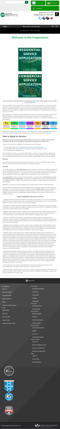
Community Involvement (38, 327)
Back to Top (31, 280)
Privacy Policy (35, 359)
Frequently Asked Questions (9, 305)
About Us (4, 289)
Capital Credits (6, 320)
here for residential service (21, 147)
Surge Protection (36, 323)
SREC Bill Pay (5, 310)
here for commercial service (37, 147)
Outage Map (35, 301)
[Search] (26, 2)
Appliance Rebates (37, 313)
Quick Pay (4, 313)
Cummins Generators (37, 320)
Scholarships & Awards (38, 337)
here (34, 102)
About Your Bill (6, 317)
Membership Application (38, 288)
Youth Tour (35, 334)
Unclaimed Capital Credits (8, 323)
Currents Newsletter (7, 292)
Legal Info (34, 356)
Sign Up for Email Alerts (38, 348)
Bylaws (4, 302)
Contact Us (35, 342)
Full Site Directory (36, 362)
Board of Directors (6, 298)
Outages (34, 298)
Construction (35, 295)
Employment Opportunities (38, 351)
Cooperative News (6, 295)
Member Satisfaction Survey (39, 345)
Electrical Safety (36, 309)
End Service (35, 292)
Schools (34, 331)
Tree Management (36, 306)
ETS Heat (34, 317)
